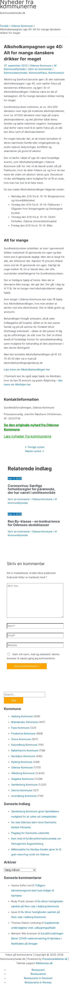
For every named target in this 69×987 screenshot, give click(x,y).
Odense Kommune (41, 65)
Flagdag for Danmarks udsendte (30, 833)
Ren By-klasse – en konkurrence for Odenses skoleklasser (34, 523)
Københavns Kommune (24, 750)
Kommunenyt (56, 72)
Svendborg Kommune (24, 795)
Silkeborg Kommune (23, 773)
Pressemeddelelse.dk (54, 958)
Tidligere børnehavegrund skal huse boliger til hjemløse (32, 890)
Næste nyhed (34, 451)
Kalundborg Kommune (24, 744)
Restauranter (38, 973)
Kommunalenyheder (15, 72)
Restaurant (38, 969)
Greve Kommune (21, 739)
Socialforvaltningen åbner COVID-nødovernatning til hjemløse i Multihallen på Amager (37, 938)
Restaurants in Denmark (38, 978)
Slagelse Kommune (22, 778)
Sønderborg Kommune (24, 784)
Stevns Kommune (21, 790)
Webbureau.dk (44, 963)
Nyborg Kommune (21, 761)
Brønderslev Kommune (24, 722)
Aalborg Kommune (22, 716)
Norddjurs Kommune (23, 756)
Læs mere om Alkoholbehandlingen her (27, 369)
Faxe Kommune (20, 727)
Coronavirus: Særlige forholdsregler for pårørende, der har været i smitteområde (31, 489)
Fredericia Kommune (23, 733)
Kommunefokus (38, 72)
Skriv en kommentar (40, 69)
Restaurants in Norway (38, 982)
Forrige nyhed (34, 447)
